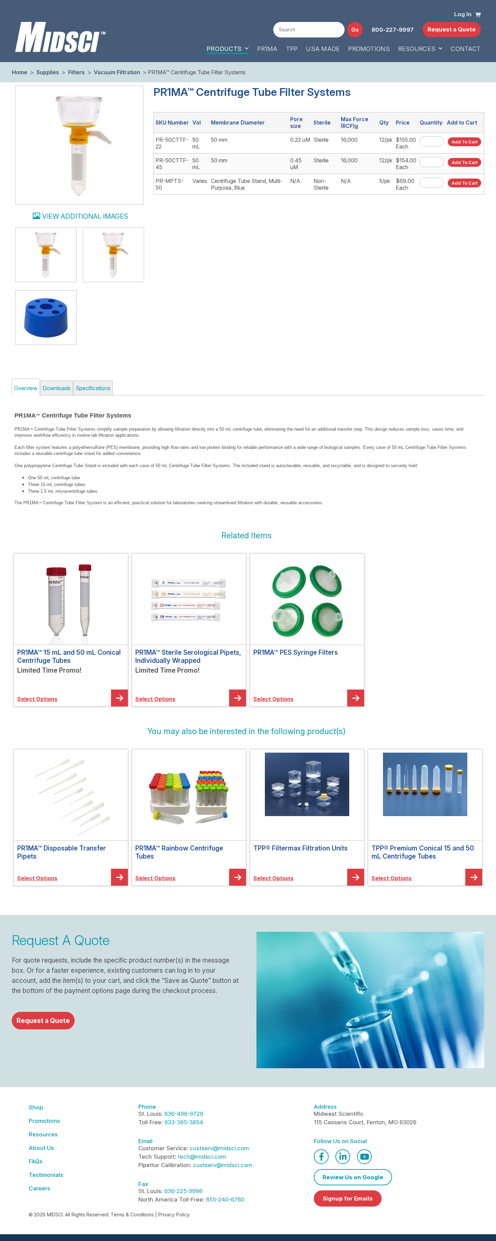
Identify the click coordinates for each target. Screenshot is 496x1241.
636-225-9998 (183, 1191)
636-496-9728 (183, 1113)
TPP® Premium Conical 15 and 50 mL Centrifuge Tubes (422, 852)
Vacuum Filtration (116, 72)
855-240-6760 (225, 1199)
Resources (43, 1134)
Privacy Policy (174, 1214)
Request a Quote (452, 29)
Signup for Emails (348, 1198)
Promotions (44, 1120)
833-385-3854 (183, 1122)
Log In (463, 14)
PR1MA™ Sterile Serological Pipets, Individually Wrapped (188, 656)
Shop (36, 1107)
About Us (41, 1147)
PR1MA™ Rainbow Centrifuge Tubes (179, 852)
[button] (478, 14)
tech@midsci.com (202, 1156)
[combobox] (309, 29)
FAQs (36, 1161)
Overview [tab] (25, 388)
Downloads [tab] (57, 388)
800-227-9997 (392, 29)
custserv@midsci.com (219, 1148)
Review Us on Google (353, 1177)
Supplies (47, 72)
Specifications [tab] (93, 388)
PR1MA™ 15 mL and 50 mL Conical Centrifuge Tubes (69, 656)
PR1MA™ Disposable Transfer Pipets (61, 852)
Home (19, 72)
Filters (76, 72)
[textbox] (309, 30)
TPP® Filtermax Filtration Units (300, 848)
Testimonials (46, 1174)
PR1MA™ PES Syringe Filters (295, 652)
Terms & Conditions (132, 1214)
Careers (39, 1188)
